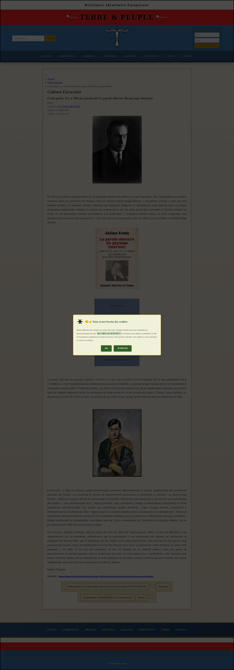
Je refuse (123, 348)
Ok (106, 348)
